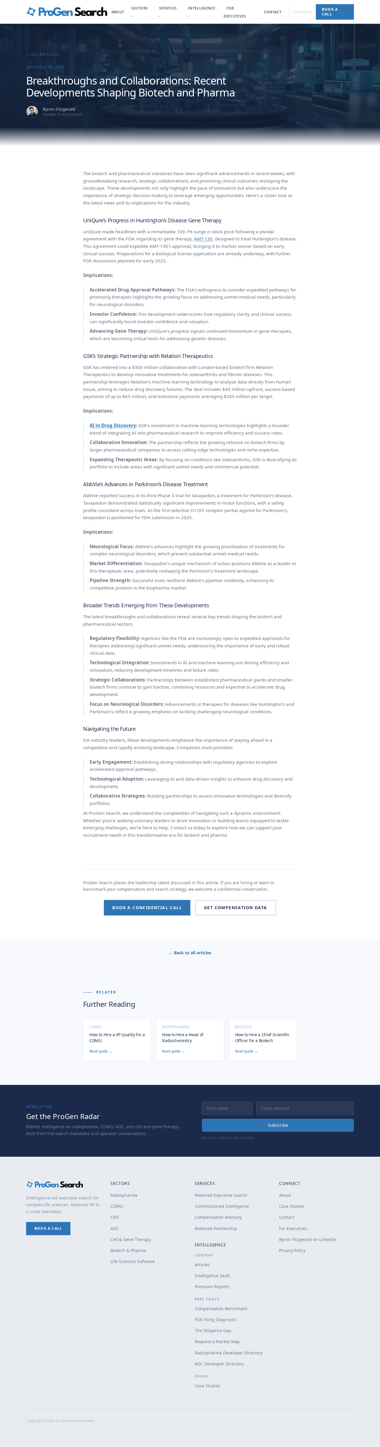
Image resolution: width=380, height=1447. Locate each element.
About (117, 12)
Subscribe (278, 1125)
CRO (114, 1217)
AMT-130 (203, 239)
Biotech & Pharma (128, 1250)
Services (168, 8)
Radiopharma (123, 1195)
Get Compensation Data (235, 907)
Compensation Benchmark (221, 1308)
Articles (202, 1264)
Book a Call (330, 12)
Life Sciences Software (132, 1261)
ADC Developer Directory (219, 1364)
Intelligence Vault (212, 1275)
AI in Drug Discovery (113, 425)
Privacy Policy (292, 1250)
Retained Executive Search (221, 1195)
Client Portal (302, 11)
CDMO (116, 1206)
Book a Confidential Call (147, 907)
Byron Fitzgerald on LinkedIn (307, 1239)
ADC (114, 1228)
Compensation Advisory (218, 1217)
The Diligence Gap (213, 1330)
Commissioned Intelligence (222, 1206)
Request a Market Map (217, 1341)
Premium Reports (212, 1286)
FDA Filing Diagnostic (216, 1319)
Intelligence (202, 8)
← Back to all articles (190, 952)
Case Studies (207, 1386)
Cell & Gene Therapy (130, 1239)
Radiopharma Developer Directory (228, 1353)
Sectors (139, 8)
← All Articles (42, 54)
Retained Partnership (216, 1228)
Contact (272, 12)
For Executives (235, 12)
